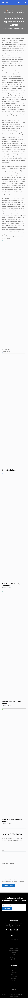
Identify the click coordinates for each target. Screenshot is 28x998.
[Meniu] (25, 2)
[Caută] (22, 2)
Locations (14, 956)
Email (3, 850)
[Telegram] (21, 930)
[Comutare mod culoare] (19, 2)
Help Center (14, 974)
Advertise (14, 976)
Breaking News (14, 958)
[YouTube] (17, 930)
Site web (4, 857)
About (14, 969)
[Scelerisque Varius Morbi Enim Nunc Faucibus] (14, 645)
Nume (4, 844)
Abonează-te (7, 908)
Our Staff (14, 972)
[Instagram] (14, 930)
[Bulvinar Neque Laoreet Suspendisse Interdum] (14, 762)
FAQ (14, 954)
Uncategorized (20, 12)
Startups (14, 980)
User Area (14, 960)
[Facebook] (6, 930)
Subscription (14, 978)
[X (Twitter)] (10, 930)
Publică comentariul (8, 885)
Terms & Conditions (14, 950)
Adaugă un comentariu (8, 863)
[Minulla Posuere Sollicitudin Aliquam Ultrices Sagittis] (14, 527)
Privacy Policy (14, 948)
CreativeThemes (14, 996)
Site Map (14, 952)
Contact (14, 970)
